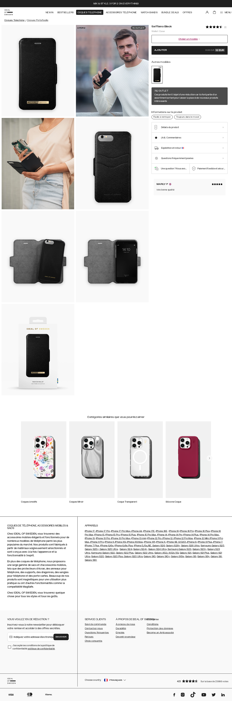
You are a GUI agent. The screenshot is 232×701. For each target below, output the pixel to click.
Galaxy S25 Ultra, (109, 549)
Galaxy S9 (190, 556)
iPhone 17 (90, 531)
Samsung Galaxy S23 (179, 549)
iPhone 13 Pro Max (120, 538)
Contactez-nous (94, 628)
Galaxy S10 (150, 556)
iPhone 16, (174, 531)
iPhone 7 (218, 542)
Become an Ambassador (160, 632)
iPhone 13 (90, 538)
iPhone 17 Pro (102, 531)
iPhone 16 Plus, (202, 531)
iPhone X (160, 542)
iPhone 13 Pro (103, 538)
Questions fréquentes (97, 632)
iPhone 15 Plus (128, 534)
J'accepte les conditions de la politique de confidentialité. (34, 647)
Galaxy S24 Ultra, (158, 549)
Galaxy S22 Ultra (144, 553)
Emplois (120, 632)
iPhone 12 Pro (154, 538)
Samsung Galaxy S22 (103, 553)
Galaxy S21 (185, 553)
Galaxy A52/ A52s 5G (166, 553)
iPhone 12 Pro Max (183, 538)
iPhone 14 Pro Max (209, 534)
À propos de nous (125, 624)
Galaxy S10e (177, 556)
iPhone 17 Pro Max (120, 531)
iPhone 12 (167, 538)
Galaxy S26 (158, 545)
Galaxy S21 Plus (200, 553)
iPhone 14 (162, 534)
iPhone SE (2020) (176, 542)
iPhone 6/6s (106, 545)
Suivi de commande (95, 624)
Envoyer (61, 637)
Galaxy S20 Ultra (133, 556)
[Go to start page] (8, 12)
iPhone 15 (99, 534)
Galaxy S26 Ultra (190, 545)
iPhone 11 (109, 542)
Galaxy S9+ (203, 556)
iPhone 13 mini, (139, 538)
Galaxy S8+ (91, 560)
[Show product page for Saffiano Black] (157, 74)
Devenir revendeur (126, 637)
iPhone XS (120, 542)
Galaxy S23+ (199, 549)
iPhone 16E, (162, 531)
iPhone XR (149, 542)
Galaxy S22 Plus (125, 553)
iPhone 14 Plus (190, 534)
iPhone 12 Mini (201, 538)
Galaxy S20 (97, 556)
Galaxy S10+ (163, 556)
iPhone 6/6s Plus (124, 545)
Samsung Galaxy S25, (213, 545)
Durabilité (121, 628)
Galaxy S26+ (173, 545)
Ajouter (189, 50)
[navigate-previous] (209, 458)
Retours (89, 637)
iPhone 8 (192, 542)
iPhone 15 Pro (112, 534)
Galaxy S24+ (140, 549)
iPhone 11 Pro (97, 542)
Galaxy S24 (126, 549)
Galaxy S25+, (92, 549)
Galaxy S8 (216, 556)
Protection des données (160, 628)
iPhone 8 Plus (205, 542)
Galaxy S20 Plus (114, 556)
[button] (201, 681)
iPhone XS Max (134, 542)
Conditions (153, 624)
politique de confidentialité (41, 648)
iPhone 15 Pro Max (146, 534)
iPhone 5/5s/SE (142, 545)
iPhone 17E (149, 531)
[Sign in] (207, 12)
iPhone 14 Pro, (175, 534)
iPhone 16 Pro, (187, 531)
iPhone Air (136, 531)
